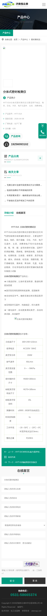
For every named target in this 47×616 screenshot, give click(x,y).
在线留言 (21, 213)
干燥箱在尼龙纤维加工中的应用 (20, 200)
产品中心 (6, 33)
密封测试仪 (35, 39)
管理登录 (25, 611)
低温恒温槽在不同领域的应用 (19, 190)
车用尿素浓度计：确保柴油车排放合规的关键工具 (25, 195)
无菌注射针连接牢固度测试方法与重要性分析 (25, 185)
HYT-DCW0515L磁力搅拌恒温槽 (29, 452)
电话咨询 (42, 135)
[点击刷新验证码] (31, 564)
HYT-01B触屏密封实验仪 (26, 462)
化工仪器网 (15, 611)
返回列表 (11, 457)
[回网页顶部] (42, 126)
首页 (15, 39)
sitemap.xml (36, 611)
